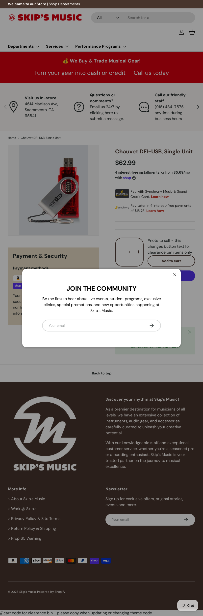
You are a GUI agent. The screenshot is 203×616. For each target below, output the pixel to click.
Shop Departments (64, 4)
